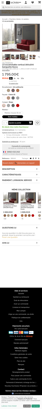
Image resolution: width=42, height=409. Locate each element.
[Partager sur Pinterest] (36, 158)
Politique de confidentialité (21, 317)
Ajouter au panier (15, 123)
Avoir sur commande (21, 304)
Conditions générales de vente (21, 354)
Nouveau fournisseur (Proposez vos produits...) (21, 386)
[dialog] (21, 402)
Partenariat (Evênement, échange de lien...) (21, 382)
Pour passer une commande (21, 375)
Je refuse (27, 406)
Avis (21, 321)
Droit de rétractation (21, 300)
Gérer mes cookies (21, 357)
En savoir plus (13, 83)
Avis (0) (5, 243)
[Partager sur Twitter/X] (38, 158)
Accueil (4, 19)
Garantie (21, 293)
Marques (21, 364)
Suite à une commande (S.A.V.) (21, 379)
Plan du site (21, 361)
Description (6, 70)
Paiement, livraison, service (17, 180)
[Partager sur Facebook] (33, 158)
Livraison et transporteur (21, 307)
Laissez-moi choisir (9, 406)
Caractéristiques (11, 174)
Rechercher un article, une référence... (18, 7)
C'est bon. (35, 406)
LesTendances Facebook (22, 393)
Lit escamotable (8, 21)
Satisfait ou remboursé (21, 297)
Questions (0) (9, 228)
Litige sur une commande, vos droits (21, 314)
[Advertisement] (21, 267)
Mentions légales (21, 351)
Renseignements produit (21, 372)
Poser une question (10, 237)
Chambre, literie (14, 19)
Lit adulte (25, 19)
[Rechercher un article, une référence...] (3, 7)
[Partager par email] (30, 158)
